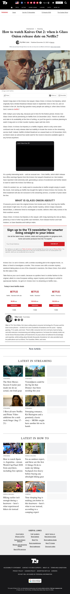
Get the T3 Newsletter (28, 12)
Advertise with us (43, 571)
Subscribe (58, 2)
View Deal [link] (14, 305)
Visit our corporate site (56, 588)
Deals (14, 12)
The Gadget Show (63, 12)
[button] (14, 300)
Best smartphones (35, 543)
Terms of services (27, 249)
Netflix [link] (14, 309)
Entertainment (30, 29)
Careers (54, 571)
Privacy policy (18, 571)
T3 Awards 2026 (46, 12)
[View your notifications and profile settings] (53, 3)
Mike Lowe (25, 42)
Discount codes (50, 546)
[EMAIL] (22, 320)
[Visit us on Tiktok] (40, 3)
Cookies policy (30, 571)
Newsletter (63, 95)
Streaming (40, 29)
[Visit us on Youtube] (31, 3)
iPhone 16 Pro (19, 536)
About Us (46, 567)
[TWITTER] (16, 320)
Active (24, 7)
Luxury (42, 7)
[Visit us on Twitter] (25, 3)
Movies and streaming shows (20, 545)
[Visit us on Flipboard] (37, 3)
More (56, 7)
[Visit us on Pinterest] (28, 3)
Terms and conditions (58, 567)
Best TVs (35, 540)
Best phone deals (50, 536)
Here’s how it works (55, 46)
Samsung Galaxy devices (19, 540)
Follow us (53, 95)
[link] (14, 292)
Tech (17, 7)
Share (7, 95)
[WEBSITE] (19, 320)
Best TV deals (50, 543)
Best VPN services (20, 549)
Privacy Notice (58, 249)
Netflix (16, 109)
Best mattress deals (50, 540)
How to (52, 42)
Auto (49, 7)
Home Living (33, 7)
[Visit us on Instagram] (34, 3)
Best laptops (35, 536)
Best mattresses (35, 546)
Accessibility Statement (12, 567)
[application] (35, 156)
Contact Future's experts (31, 567)
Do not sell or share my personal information (35, 574)
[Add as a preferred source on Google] (35, 581)
